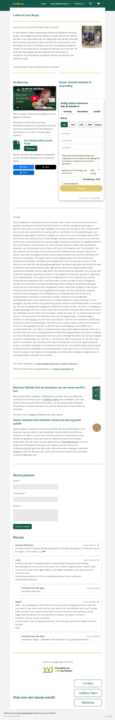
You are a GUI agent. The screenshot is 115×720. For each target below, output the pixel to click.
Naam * (16, 481)
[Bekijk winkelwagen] (98, 4)
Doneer (81, 188)
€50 (64, 125)
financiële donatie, (70, 442)
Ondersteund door (84, 198)
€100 (73, 125)
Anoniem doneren (71, 184)
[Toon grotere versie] (92, 37)
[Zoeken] (90, 4)
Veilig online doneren (74, 102)
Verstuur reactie (22, 526)
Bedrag (64, 118)
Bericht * (17, 506)
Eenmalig (68, 111)
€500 (90, 125)
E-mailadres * (19, 493)
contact (16, 451)
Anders (98, 125)
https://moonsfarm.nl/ (63, 369)
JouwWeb (110, 716)
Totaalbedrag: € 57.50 (91, 179)
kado (32, 414)
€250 (81, 125)
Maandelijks (82, 111)
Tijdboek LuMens (51, 399)
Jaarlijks (97, 111)
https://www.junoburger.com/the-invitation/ (57, 363)
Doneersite (93, 198)
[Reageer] (98, 545)
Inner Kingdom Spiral (24, 713)
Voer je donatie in (70, 106)
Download (30, 148)
